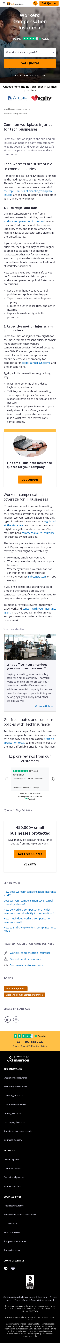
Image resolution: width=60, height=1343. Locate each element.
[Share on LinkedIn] (8, 1022)
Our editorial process (14, 1177)
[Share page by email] (16, 1022)
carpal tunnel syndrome (36, 362)
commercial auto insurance (38, 533)
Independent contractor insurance (20, 1214)
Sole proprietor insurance (16, 1241)
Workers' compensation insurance (30, 953)
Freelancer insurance (14, 1205)
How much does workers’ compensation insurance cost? (27, 920)
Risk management (15, 988)
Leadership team (12, 1159)
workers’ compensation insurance (24, 221)
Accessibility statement (42, 1299)
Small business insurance (15, 109)
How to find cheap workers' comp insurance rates (30, 929)
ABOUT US (9, 1150)
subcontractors (37, 576)
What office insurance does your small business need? (27, 666)
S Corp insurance (12, 1232)
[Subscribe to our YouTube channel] (13, 1268)
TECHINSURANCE (13, 1068)
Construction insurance (14, 1104)
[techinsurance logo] (15, 3)
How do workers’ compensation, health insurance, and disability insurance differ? (29, 911)
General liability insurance (25, 959)
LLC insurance (10, 1223)
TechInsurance (17, 1306)
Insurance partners (13, 1185)
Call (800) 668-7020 (30, 1042)
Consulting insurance (13, 1095)
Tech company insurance (15, 1086)
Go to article (42, 706)
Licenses (42, 1296)
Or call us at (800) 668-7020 (30, 75)
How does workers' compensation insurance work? (30, 893)
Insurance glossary (13, 1139)
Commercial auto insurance (26, 965)
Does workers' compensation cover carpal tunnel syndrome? (28, 902)
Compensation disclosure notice (19, 1296)
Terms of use (21, 1299)
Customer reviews (13, 1168)
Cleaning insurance (12, 1113)
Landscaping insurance (14, 1122)
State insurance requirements (18, 1130)
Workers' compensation (15, 113)
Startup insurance (12, 1250)
